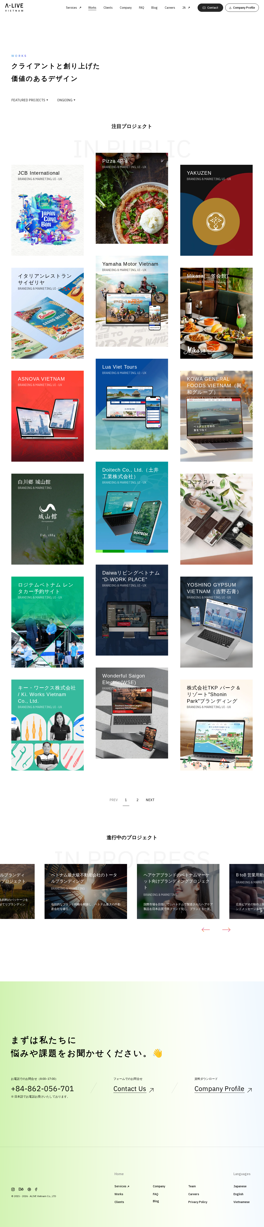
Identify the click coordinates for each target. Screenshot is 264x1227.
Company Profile (219, 1089)
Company (126, 8)
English (238, 1194)
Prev (204, 929)
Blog (154, 8)
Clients (108, 8)
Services (120, 1186)
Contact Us (129, 1089)
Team (192, 1186)
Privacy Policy (197, 1202)
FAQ (141, 8)
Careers (170, 8)
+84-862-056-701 (42, 1089)
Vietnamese (241, 1202)
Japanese (239, 1186)
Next (227, 929)
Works (92, 8)
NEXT (150, 800)
